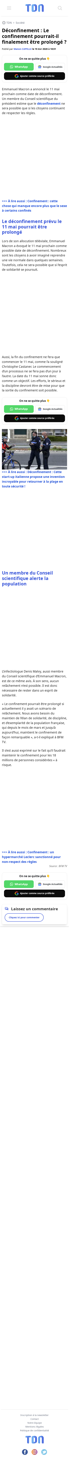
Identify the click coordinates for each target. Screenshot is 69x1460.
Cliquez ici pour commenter (24, 917)
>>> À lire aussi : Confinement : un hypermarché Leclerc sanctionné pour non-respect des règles (31, 857)
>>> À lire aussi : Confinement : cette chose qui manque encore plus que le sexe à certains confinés (34, 206)
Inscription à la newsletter (34, 1415)
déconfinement (48, 103)
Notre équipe (34, 1422)
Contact (34, 1418)
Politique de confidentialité (34, 1430)
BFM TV (63, 866)
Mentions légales (34, 1426)
